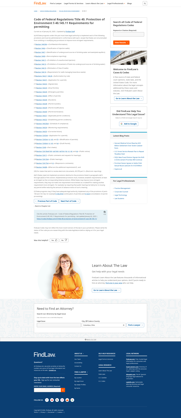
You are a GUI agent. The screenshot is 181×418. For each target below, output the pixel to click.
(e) (58, 143)
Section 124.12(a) (43, 159)
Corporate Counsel (121, 192)
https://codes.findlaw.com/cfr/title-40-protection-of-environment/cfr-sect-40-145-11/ (67, 219)
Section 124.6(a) (42, 143)
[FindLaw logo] (41, 3)
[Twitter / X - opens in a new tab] (57, 400)
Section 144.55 (42, 132)
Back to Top (91, 339)
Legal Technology (121, 195)
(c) (49, 139)
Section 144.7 (40, 52)
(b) (66, 151)
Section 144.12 (41, 64)
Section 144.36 (42, 100)
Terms (36, 412)
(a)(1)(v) (62, 151)
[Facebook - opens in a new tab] (47, 400)
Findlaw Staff (70, 31)
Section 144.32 (42, 84)
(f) (57, 139)
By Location (78, 378)
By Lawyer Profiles (80, 385)
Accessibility (78, 363)
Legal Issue (41, 321)
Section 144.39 (42, 108)
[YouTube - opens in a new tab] (52, 400)
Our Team (77, 359)
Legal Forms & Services (106, 359)
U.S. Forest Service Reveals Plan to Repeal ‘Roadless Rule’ (129, 152)
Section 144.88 (42, 167)
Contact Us (77, 366)
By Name (77, 388)
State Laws (102, 374)
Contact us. (52, 370)
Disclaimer (51, 412)
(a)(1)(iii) (56, 151)
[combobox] (59, 325)
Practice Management (122, 188)
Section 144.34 (42, 92)
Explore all (118, 169)
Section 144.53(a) (43, 124)
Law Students (119, 198)
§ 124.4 (87, 194)
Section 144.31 (42, 80)
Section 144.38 (42, 104)
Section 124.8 (41, 147)
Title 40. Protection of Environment (69, 11)
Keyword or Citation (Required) (124, 30)
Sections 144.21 (41, 76)
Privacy (43, 412)
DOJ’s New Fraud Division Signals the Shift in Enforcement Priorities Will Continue (129, 158)
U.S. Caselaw (103, 378)
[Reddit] (67, 400)
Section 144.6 (40, 48)
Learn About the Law (105, 371)
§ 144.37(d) (59, 194)
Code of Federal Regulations (48, 11)
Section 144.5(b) (41, 44)
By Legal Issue (79, 381)
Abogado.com (130, 374)
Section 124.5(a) (42, 139)
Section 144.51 (42, 116)
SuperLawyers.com (132, 367)
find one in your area (114, 283)
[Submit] (63, 390)
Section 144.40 (42, 112)
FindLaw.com (130, 359)
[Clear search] (124, 325)
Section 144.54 (42, 128)
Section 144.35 (42, 96)
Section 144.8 (40, 56)
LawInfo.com (130, 382)
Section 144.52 (42, 120)
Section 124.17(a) (43, 163)
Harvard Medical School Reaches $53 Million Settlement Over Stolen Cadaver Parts (128, 145)
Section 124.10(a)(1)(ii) (44, 151)
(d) (52, 139)
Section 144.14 (41, 72)
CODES (35, 11)
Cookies (59, 412)
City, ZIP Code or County (91, 321)
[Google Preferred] (72, 400)
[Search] (145, 3)
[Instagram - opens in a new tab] (62, 400)
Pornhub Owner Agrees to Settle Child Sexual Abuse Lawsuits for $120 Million (128, 164)
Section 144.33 (42, 88)
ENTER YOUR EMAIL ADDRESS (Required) (47, 386)
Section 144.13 (41, 68)
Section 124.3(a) (42, 135)
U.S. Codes (102, 381)
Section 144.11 (41, 60)
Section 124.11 (42, 155)
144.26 (50, 76)
